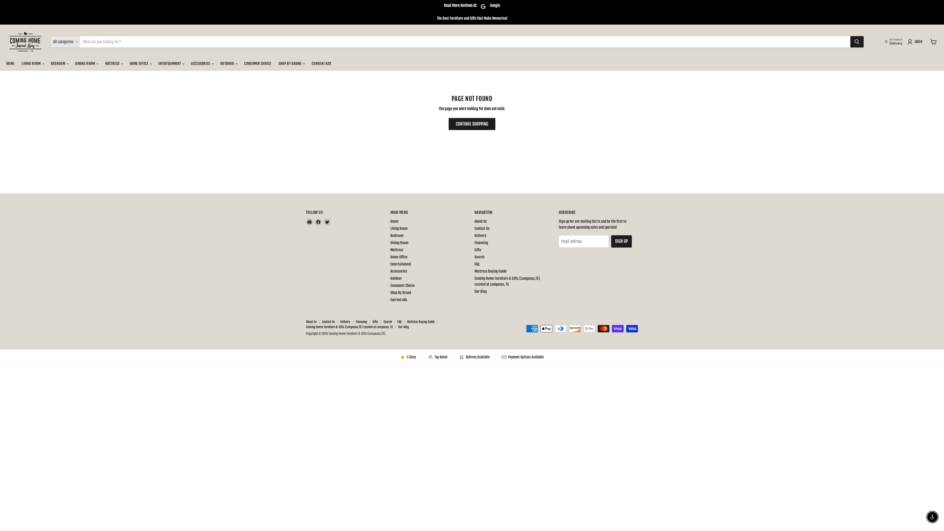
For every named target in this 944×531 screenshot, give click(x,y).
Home (10, 63)
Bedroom (58, 63)
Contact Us (481, 228)
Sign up (621, 241)
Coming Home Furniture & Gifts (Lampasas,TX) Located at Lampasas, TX (349, 327)
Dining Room (85, 63)
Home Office (139, 63)
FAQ (476, 264)
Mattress (112, 63)
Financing (481, 242)
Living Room (32, 63)
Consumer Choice (257, 63)
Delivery (480, 235)
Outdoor (227, 63)
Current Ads (321, 63)
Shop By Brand (290, 63)
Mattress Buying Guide (490, 271)
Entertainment (170, 63)
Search (479, 257)
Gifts (477, 250)
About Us (480, 221)
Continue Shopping (472, 124)
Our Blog (480, 291)
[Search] (857, 41)
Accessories (201, 63)
